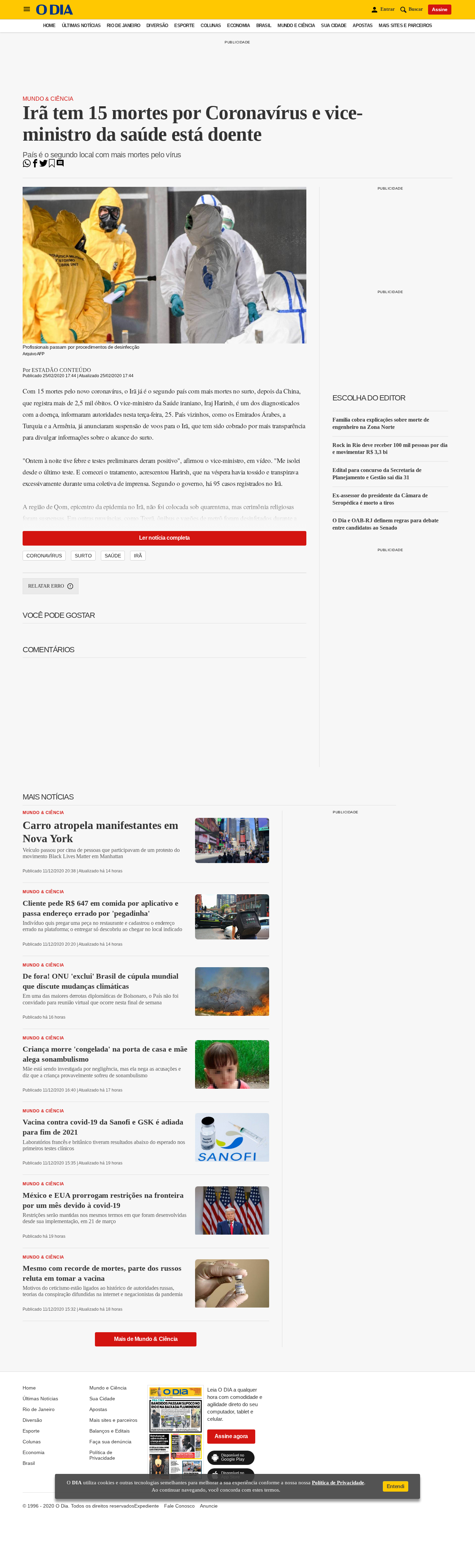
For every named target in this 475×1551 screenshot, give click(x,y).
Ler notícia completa (164, 538)
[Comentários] (60, 165)
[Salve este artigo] (52, 165)
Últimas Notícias (81, 25)
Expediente (146, 1506)
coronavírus (44, 555)
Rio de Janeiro (123, 25)
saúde (113, 555)
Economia (238, 25)
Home (49, 25)
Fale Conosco (179, 1506)
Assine (440, 9)
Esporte (184, 25)
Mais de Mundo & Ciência (146, 1339)
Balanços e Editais (109, 1431)
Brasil (264, 25)
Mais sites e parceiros (405, 25)
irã (138, 555)
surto (83, 555)
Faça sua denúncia (110, 1441)
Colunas (211, 25)
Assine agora (231, 1436)
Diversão (157, 25)
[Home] (54, 13)
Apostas (362, 25)
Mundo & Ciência (48, 99)
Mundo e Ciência (296, 25)
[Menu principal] (27, 9)
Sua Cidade (333, 25)
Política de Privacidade (102, 1455)
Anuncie (209, 1506)
